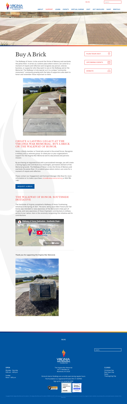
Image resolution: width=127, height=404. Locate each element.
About (40, 9)
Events (66, 9)
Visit (88, 9)
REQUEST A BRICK (25, 186)
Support (49, 9)
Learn (57, 9)
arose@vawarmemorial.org (53, 178)
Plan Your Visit (93, 54)
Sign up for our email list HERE (63, 381)
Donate (90, 71)
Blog (63, 339)
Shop (109, 9)
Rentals (116, 9)
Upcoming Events (94, 62)
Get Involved (98, 9)
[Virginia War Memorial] (15, 6)
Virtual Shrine (77, 9)
